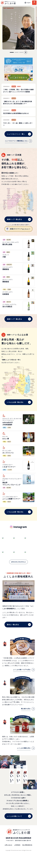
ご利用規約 (17, 845)
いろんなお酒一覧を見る (15, 402)
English (28, 2)
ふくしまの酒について (14, 816)
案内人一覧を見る (13, 624)
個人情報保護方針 (27, 845)
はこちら (25, 229)
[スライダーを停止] (25, 52)
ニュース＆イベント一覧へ (16, 134)
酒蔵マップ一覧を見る (14, 219)
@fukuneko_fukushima (17, 562)
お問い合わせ (8, 845)
